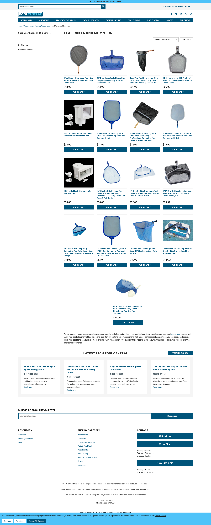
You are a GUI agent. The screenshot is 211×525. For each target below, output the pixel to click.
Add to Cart (79, 92)
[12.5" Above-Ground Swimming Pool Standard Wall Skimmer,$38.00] (79, 115)
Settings (7, 521)
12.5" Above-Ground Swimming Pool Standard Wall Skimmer (78, 134)
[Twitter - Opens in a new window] (176, 14)
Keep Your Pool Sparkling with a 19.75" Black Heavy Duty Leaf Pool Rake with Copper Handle (144, 80)
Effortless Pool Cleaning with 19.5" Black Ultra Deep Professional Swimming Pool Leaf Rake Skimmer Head (143, 137)
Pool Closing (134, 20)
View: (183, 39)
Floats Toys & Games (66, 20)
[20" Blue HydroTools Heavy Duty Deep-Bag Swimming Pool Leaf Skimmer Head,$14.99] (112, 59)
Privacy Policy (160, 515)
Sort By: (157, 39)
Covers (169, 20)
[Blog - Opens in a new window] (191, 14)
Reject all (19, 521)
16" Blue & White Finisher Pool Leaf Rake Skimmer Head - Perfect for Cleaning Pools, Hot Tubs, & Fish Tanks (111, 194)
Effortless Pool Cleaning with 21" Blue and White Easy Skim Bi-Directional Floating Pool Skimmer (127, 310)
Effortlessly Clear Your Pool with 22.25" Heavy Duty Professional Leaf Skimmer (78, 80)
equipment (175, 334)
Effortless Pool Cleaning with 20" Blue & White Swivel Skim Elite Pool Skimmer (177, 251)
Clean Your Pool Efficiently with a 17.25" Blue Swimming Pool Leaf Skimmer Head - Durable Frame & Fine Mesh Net (111, 252)
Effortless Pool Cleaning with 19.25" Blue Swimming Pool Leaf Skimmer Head (111, 135)
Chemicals (44, 20)
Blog (20, 442)
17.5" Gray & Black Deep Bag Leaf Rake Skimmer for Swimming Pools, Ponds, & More (177, 193)
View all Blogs (179, 353)
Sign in (167, 7)
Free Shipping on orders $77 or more (106, 2)
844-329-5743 (165, 463)
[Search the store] (103, 6)
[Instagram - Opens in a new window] (181, 14)
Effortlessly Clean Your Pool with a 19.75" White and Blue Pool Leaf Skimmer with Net (177, 135)
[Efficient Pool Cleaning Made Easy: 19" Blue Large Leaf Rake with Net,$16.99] (145, 230)
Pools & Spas (153, 20)
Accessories (26, 20)
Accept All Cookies (36, 521)
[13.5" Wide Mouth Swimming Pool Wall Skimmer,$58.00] (79, 172)
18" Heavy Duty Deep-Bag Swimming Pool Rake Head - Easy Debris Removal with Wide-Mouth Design (78, 252)
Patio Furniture (113, 20)
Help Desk (22, 435)
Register (179, 7)
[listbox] (169, 40)
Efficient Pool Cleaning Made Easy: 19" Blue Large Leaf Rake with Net (143, 251)
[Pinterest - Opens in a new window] (186, 14)
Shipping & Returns (25, 438)
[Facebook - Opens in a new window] (171, 14)
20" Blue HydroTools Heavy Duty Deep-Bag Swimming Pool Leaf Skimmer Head (111, 80)
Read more (28, 387)
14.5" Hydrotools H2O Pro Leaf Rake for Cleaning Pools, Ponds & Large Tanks (177, 80)
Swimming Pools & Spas (87, 457)
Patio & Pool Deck (91, 20)
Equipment (185, 20)
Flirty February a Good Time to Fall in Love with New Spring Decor (83, 370)
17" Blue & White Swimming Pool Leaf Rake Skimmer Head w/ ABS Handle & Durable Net (144, 193)
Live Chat (166, 444)
